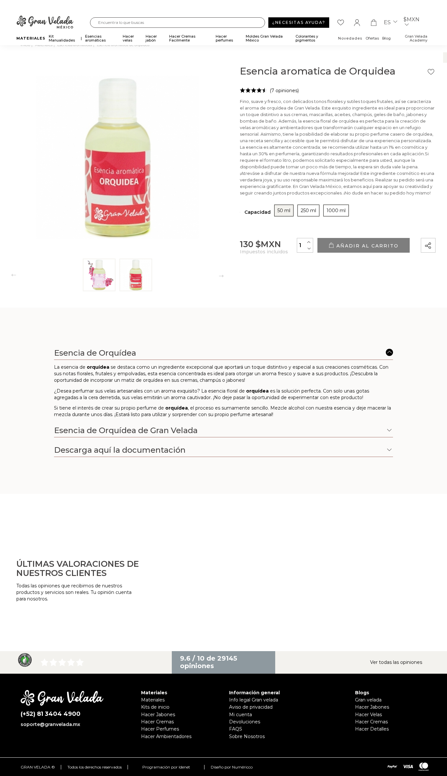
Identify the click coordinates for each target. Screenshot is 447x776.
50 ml (283, 210)
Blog (386, 38)
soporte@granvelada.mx (50, 724)
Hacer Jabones (158, 714)
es (388, 22)
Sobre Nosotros (247, 736)
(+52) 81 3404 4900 (50, 714)
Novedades (350, 38)
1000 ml (336, 210)
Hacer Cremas (157, 722)
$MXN (411, 20)
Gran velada (368, 700)
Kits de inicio (155, 707)
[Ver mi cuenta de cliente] (357, 22)
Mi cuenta (240, 714)
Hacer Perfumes (160, 729)
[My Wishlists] (341, 22)
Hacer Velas (368, 714)
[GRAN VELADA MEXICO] (53, 22)
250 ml (308, 210)
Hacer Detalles (372, 729)
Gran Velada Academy (416, 38)
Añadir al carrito (366, 246)
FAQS (235, 729)
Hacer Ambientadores (166, 736)
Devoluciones (244, 722)
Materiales (153, 700)
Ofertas (372, 38)
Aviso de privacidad (251, 707)
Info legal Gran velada (253, 700)
